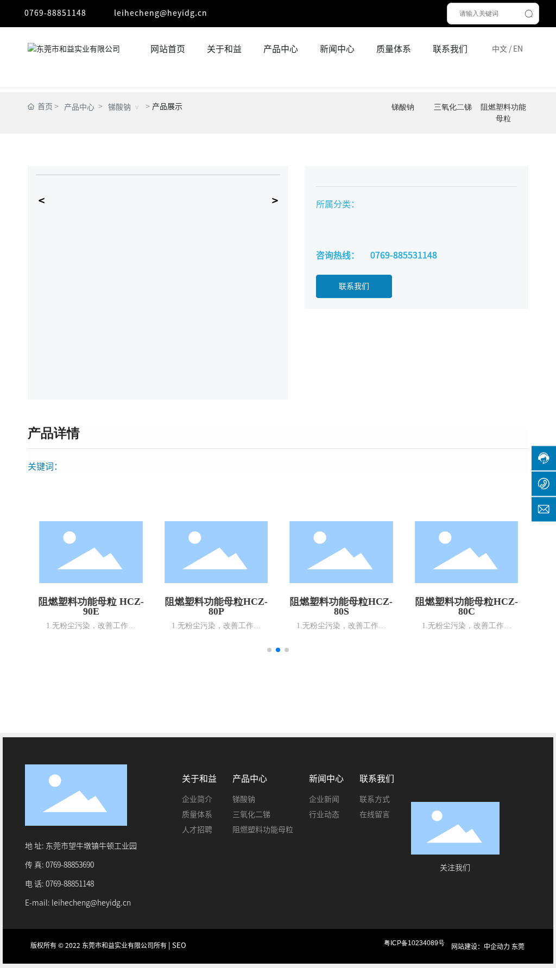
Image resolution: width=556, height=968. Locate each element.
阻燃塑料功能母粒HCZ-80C (465, 606)
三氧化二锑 (453, 107)
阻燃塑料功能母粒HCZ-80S (340, 606)
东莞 (518, 946)
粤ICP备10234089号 (414, 943)
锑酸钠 (119, 107)
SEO (179, 945)
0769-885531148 (403, 255)
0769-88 (58, 884)
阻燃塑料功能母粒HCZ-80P (215, 606)
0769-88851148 (55, 13)
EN (518, 49)
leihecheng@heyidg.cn (160, 13)
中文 (499, 49)
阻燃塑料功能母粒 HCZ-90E (90, 606)
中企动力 (497, 946)
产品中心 (79, 107)
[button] (269, 650)
